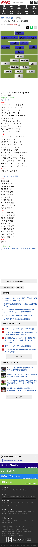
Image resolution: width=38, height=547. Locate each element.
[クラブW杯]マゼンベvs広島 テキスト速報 (18, 249)
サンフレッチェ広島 (10, 176)
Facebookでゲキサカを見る (13, 460)
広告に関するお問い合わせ (8, 531)
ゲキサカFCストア (6, 520)
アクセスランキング (18, 520)
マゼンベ (5, 100)
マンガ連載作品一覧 (21, 511)
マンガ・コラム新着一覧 (8, 511)
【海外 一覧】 (13, 24)
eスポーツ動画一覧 (22, 513)
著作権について (13, 527)
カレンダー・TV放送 (29, 520)
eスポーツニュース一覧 (10, 513)
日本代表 (4, 489)
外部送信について (27, 529)
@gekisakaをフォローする (13, 456)
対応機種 (4, 527)
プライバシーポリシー (14, 529)
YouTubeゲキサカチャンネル (9, 502)
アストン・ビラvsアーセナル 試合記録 (18, 346)
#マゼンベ (20, 287)
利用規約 (4, 529)
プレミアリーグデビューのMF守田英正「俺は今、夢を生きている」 (20, 351)
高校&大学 (18, 489)
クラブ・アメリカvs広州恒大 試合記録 (17, 319)
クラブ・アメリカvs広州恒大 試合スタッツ (18, 315)
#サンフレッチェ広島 (7, 287)
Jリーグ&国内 (11, 489)
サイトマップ (29, 527)
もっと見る (19, 356)
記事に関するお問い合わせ (24, 531)
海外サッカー (26, 489)
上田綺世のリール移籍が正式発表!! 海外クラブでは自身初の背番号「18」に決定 (21, 333)
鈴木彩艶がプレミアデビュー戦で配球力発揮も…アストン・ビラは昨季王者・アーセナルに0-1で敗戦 (21, 340)
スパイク (33, 489)
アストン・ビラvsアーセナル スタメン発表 (19, 329)
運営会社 (21, 527)
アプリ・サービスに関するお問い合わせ (12, 533)
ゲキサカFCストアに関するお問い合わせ (12, 535)
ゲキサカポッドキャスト (12, 505)
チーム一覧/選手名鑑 (7, 522)
